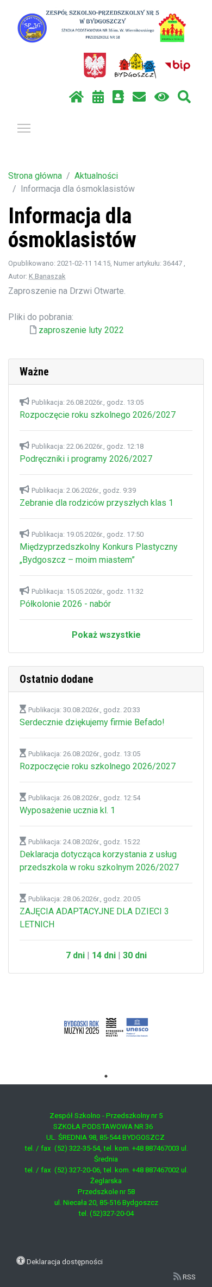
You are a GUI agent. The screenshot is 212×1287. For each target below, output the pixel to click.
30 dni (135, 955)
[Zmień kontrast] (161, 97)
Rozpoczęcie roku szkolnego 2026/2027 (98, 415)
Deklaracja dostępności (65, 1261)
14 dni (104, 955)
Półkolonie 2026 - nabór (65, 604)
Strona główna (35, 176)
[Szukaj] (184, 97)
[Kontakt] (139, 97)
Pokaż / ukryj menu (24, 127)
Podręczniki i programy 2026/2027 (86, 459)
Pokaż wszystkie (106, 635)
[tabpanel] (106, 1027)
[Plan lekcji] (98, 97)
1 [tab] (106, 1076)
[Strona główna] (76, 97)
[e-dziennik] (118, 97)
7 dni (75, 955)
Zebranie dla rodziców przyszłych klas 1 (96, 503)
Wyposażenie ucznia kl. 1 (67, 810)
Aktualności (96, 176)
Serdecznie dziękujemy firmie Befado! (92, 722)
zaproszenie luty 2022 (81, 330)
